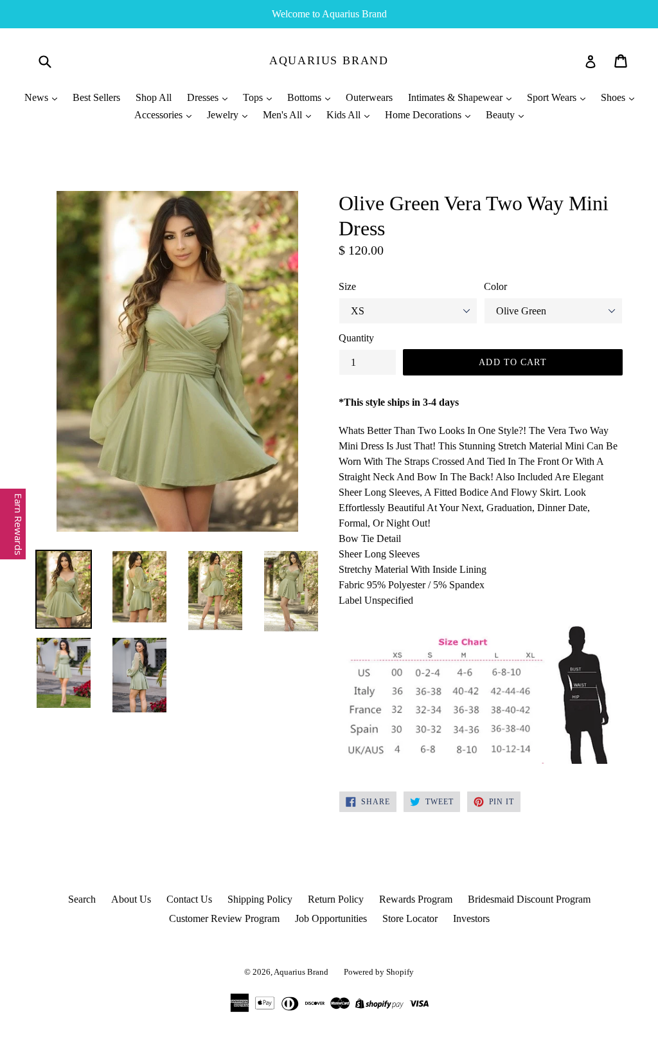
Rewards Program (415, 899)
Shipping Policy (259, 899)
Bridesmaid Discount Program (529, 899)
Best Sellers (96, 97)
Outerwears (369, 97)
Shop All (154, 97)
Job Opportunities (331, 918)
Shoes (614, 97)
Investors (471, 918)
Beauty (501, 114)
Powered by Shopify (379, 972)
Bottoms (305, 97)
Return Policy (336, 899)
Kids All (344, 114)
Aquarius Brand (329, 60)
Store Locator (410, 918)
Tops (254, 97)
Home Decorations (424, 114)
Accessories (159, 114)
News (37, 97)
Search (82, 899)
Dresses (204, 97)
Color (495, 286)
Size (347, 286)
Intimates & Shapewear (456, 97)
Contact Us (189, 899)
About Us (131, 899)
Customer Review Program (224, 918)
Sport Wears (553, 97)
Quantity (356, 337)
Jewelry (224, 114)
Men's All (284, 114)
